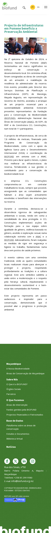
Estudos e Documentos (17, 433)
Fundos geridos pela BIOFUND (21, 409)
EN (38, 7)
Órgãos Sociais (13, 389)
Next (43, 45)
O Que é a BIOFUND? (16, 384)
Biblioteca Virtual (14, 438)
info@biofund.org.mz (22, 481)
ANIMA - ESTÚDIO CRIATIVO (19, 490)
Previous (8, 45)
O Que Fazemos (15, 400)
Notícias (11, 446)
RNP (44, 62)
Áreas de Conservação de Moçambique (25, 373)
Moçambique (13, 363)
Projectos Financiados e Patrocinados (24, 414)
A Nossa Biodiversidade (18, 368)
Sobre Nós (12, 379)
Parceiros (11, 394)
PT (33, 7)
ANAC (30, 121)
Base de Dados (14, 420)
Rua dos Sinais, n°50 (15, 467)
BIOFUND (10, 118)
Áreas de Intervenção (16, 404)
